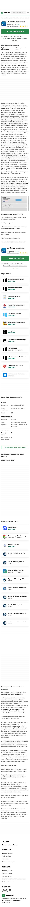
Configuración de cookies (8, 882)
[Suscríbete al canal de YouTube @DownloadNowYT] (10, 890)
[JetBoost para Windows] (3, 23)
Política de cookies (7, 876)
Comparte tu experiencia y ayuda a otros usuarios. (15, 39)
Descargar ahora (16, 31)
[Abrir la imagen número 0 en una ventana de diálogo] (14, 203)
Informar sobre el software (16, 447)
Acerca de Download (7, 853)
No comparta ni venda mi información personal (14, 879)
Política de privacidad (7, 870)
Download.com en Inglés (8, 862)
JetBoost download (7, 460)
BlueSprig (5, 689)
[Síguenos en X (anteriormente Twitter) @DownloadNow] (6, 890)
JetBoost (16, 21)
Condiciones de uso (7, 873)
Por (10, 24)
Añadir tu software (6, 856)
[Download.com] (5, 13)
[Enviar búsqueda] (12, 12)
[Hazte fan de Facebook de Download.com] (3, 890)
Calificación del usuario (13, 26)
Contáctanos (5, 859)
